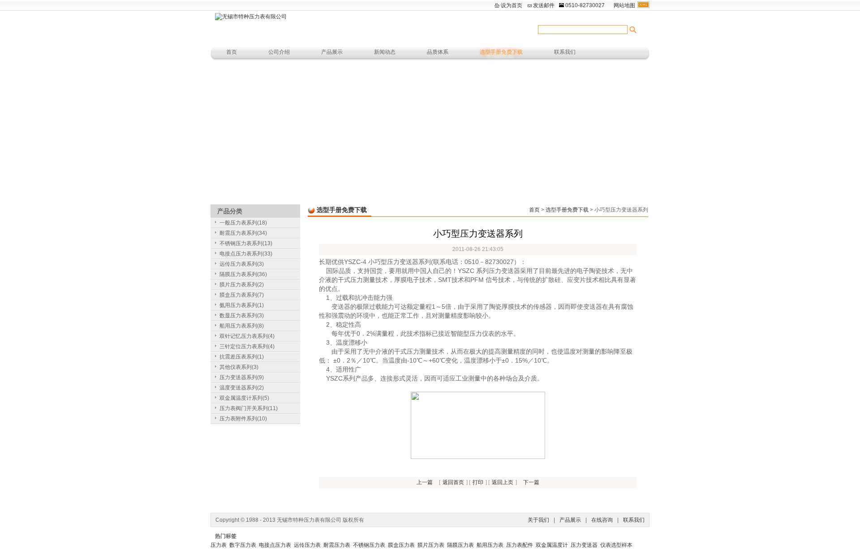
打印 (478, 482)
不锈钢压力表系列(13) (245, 243)
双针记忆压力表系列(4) (247, 336)
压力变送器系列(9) (241, 377)
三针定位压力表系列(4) (247, 346)
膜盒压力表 (401, 545)
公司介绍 (279, 52)
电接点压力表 (275, 545)
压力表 (219, 545)
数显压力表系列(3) (241, 315)
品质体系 (437, 52)
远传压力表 (307, 545)
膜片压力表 (430, 545)
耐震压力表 (336, 545)
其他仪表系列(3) (238, 367)
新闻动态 (385, 52)
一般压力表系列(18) (243, 223)
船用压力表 (490, 545)
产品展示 (332, 52)
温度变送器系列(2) (241, 388)
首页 (231, 52)
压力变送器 (584, 545)
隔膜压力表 (460, 545)
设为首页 (511, 5)
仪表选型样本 (616, 545)
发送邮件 (544, 5)
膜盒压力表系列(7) (241, 295)
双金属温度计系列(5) (244, 398)
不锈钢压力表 (369, 545)
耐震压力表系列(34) (243, 233)
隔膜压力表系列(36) (243, 274)
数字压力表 (242, 545)
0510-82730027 (585, 5)
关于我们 (538, 520)
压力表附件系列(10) (243, 419)
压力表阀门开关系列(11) (248, 408)
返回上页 (502, 482)
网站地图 (624, 5)
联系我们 (565, 52)
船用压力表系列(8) (241, 326)
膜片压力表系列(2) (241, 284)
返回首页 (453, 482)
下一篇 (531, 482)
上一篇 (425, 482)
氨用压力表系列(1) (241, 305)
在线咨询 (602, 520)
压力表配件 (519, 545)
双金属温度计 (552, 545)
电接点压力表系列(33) (245, 254)
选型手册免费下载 (501, 52)
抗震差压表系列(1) (241, 357)
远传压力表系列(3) (241, 264)
